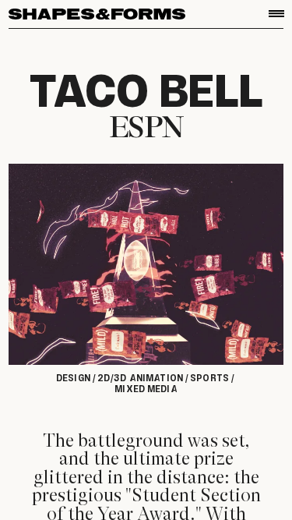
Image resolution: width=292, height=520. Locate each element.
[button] (276, 13)
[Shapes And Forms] (97, 14)
